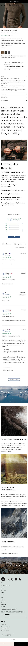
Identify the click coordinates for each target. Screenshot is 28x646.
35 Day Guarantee (4, 100)
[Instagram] (4, 622)
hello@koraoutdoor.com (5, 628)
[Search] (4, 5)
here (6, 626)
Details (2, 76)
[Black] (6, 52)
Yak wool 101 (3, 590)
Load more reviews (14, 379)
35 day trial (3, 599)
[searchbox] (8, 244)
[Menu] (1, 5)
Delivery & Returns (4, 97)
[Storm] (9, 52)
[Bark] (2, 52)
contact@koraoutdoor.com (6, 635)
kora (15, 639)
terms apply (7, 614)
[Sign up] (24, 617)
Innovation (3, 587)
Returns (2, 602)
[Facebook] (2, 622)
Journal (2, 592)
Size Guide (7, 57)
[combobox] (20, 247)
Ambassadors (3, 604)
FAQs (2, 597)
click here (9, 634)
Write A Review (14, 236)
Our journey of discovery (5, 585)
